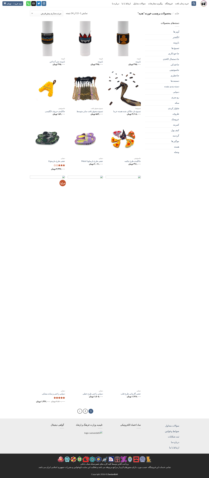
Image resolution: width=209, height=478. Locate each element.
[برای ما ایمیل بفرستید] (33, 3)
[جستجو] (194, 3)
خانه (177, 13)
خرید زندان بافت (182, 3)
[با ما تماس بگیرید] (28, 3)
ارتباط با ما (126, 3)
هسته (176, 146)
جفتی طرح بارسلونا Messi (92, 161)
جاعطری (175, 75)
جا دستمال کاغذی (171, 59)
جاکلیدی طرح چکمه (133, 161)
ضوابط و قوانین (172, 431)
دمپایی (176, 91)
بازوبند (176, 42)
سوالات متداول (139, 3)
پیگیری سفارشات (155, 3)
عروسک (175, 119)
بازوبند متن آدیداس (57, 61)
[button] (12, 3)
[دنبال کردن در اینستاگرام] (44, 3)
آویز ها (176, 31)
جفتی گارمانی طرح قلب (131, 393)
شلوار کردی (173, 108)
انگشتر (176, 37)
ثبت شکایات (173, 436)
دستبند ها (175, 80)
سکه (177, 102)
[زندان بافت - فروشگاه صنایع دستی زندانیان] (204, 3)
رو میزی (175, 97)
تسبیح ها (175, 48)
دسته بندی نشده (171, 86)
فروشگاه (169, 3)
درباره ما (115, 3)
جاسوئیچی (174, 70)
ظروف (175, 113)
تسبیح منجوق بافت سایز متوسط (90, 111)
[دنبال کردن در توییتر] (38, 3)
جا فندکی (175, 64)
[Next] (79, 411)
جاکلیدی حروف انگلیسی (55, 111)
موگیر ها (175, 141)
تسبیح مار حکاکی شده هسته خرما (127, 111)
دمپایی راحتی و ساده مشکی (53, 393)
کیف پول (175, 130)
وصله (176, 152)
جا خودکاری (173, 53)
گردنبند (176, 135)
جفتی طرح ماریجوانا (56, 161)
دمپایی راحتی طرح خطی (93, 393)
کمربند (176, 124)
